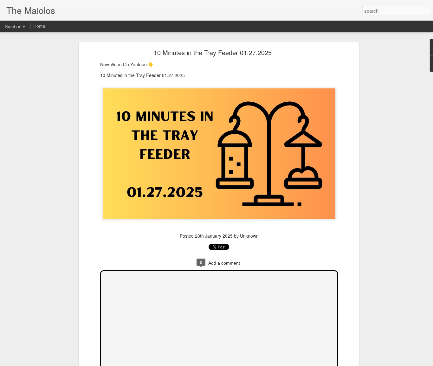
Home (39, 26)
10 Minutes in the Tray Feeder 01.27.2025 (213, 52)
